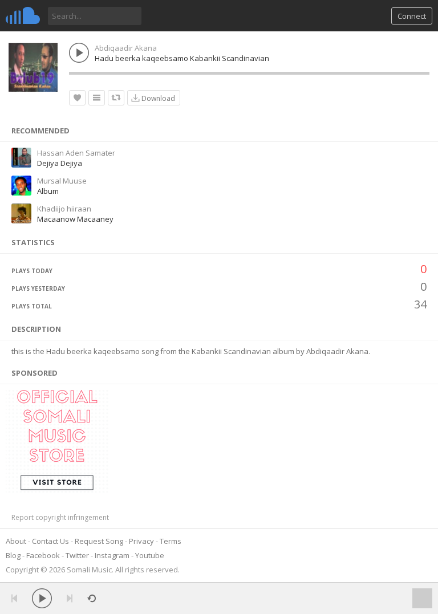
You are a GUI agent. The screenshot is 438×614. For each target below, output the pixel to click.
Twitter (77, 555)
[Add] (96, 97)
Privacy (141, 541)
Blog (13, 555)
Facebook (43, 555)
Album (48, 191)
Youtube (149, 555)
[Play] (42, 598)
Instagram (112, 555)
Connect (412, 16)
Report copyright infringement (60, 517)
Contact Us (50, 541)
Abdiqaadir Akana (126, 48)
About (16, 541)
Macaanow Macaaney (75, 219)
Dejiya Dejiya (59, 163)
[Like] (77, 97)
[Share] (116, 97)
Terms (170, 541)
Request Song (99, 541)
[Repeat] (91, 598)
